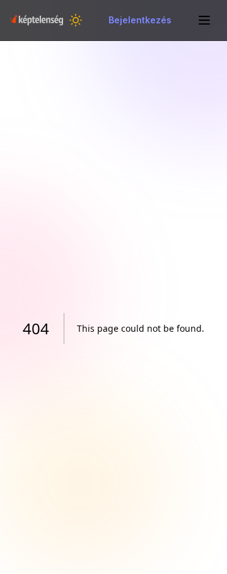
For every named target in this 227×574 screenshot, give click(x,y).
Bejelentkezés (140, 20)
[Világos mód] (75, 20)
